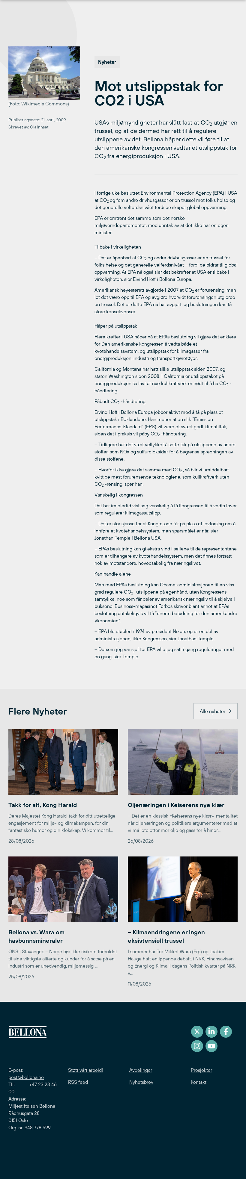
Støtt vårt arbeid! (85, 1070)
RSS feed (78, 1082)
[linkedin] (212, 1032)
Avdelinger (140, 1070)
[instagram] (197, 1046)
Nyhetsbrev (141, 1082)
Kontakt (198, 1082)
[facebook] (226, 1032)
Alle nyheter (212, 711)
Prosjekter (201, 1070)
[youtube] (212, 1046)
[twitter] (197, 1032)
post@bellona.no (26, 1077)
